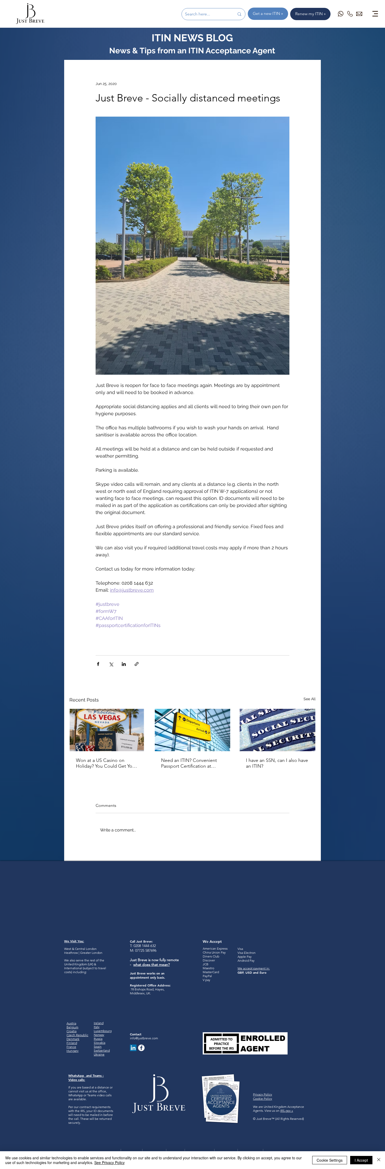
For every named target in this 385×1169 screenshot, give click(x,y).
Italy (97, 1027)
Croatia (71, 1031)
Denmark (73, 1039)
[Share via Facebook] (98, 664)
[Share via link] (136, 664)
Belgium (72, 1027)
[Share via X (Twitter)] (110, 664)
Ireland (98, 1023)
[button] (375, 13)
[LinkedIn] (133, 1048)
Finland (72, 1043)
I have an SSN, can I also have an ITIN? (277, 763)
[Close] (379, 1160)
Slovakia (99, 1043)
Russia (98, 1039)
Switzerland (102, 1050)
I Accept (361, 1160)
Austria (71, 1023)
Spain (98, 1046)
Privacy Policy (262, 1094)
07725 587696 (145, 950)
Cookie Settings (330, 1160)
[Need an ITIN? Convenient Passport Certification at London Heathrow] (192, 730)
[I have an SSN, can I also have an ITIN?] (277, 730)
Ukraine (99, 1054)
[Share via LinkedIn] (123, 664)
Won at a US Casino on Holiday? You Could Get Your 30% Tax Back (106, 763)
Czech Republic (77, 1035)
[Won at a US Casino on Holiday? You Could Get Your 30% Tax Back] (107, 730)
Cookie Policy (262, 1098)
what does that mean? (151, 964)
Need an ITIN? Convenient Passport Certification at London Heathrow (189, 763)
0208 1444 (141, 945)
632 (152, 945)
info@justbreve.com (144, 1038)
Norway (99, 1035)
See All (310, 699)
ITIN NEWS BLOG (192, 38)
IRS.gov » (286, 1111)
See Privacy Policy (109, 1162)
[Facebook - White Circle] (141, 1048)
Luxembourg (103, 1031)
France (71, 1047)
